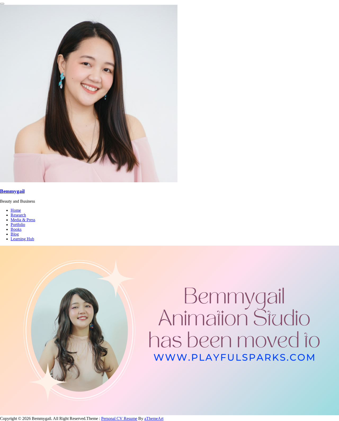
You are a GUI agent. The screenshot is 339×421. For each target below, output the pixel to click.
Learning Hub (22, 239)
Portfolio (18, 224)
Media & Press (23, 220)
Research (18, 215)
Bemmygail (12, 191)
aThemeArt (153, 418)
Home (16, 210)
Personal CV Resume (119, 418)
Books (16, 229)
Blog (15, 234)
